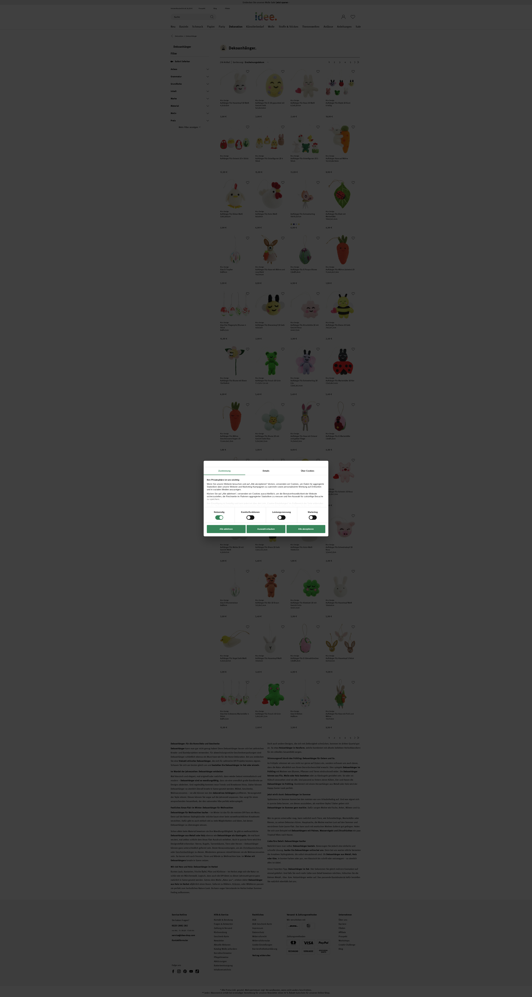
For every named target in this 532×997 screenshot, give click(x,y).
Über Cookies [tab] (307, 470)
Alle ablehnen (226, 529)
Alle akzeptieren (306, 529)
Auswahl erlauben (266, 529)
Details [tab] (266, 470)
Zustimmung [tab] (224, 470)
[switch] (250, 517)
